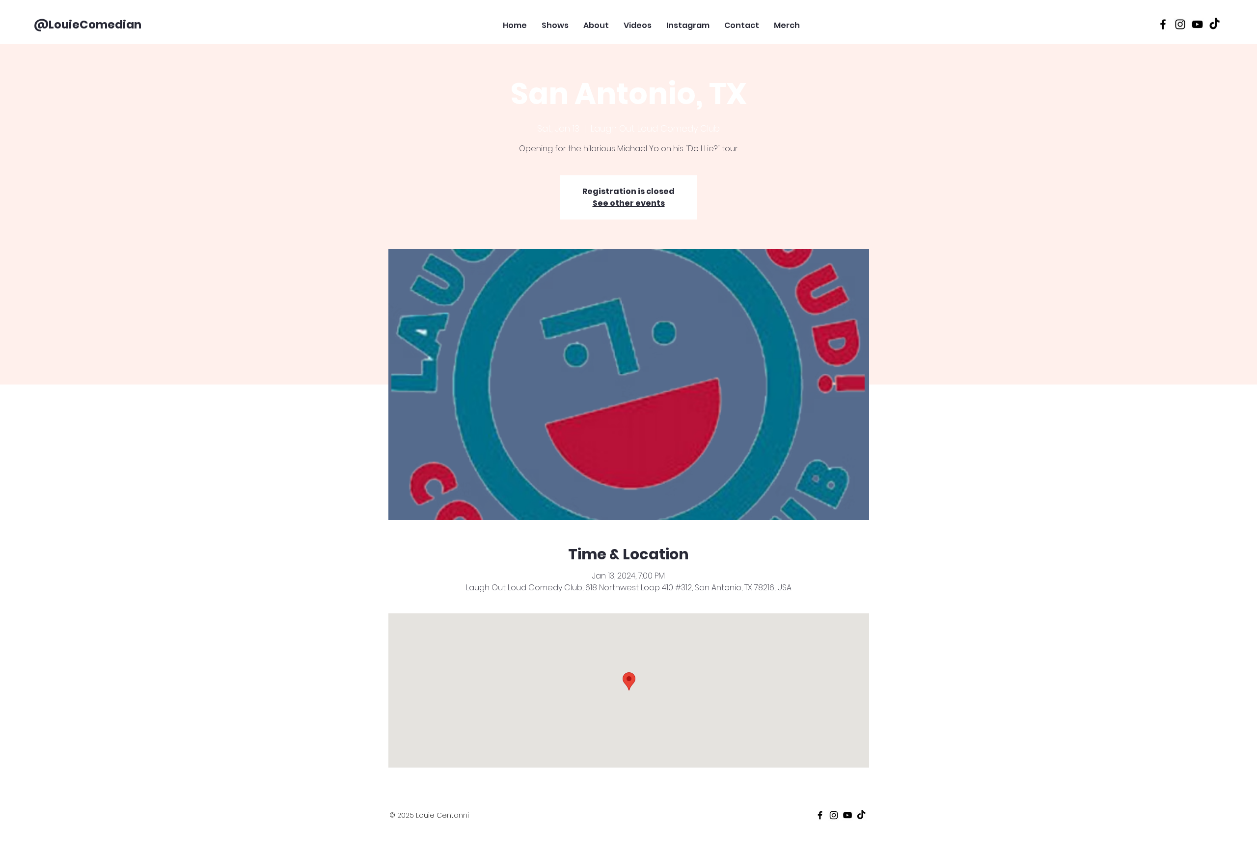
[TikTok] (1214, 24)
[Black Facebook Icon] (1163, 24)
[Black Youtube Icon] (1197, 24)
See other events (629, 203)
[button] (860, 21)
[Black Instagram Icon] (1180, 24)
